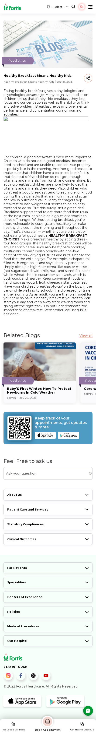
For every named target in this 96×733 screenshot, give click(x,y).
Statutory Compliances (25, 524)
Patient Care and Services (27, 509)
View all (86, 336)
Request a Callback (13, 729)
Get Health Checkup (82, 729)
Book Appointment (47, 729)
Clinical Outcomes (21, 539)
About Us (14, 495)
